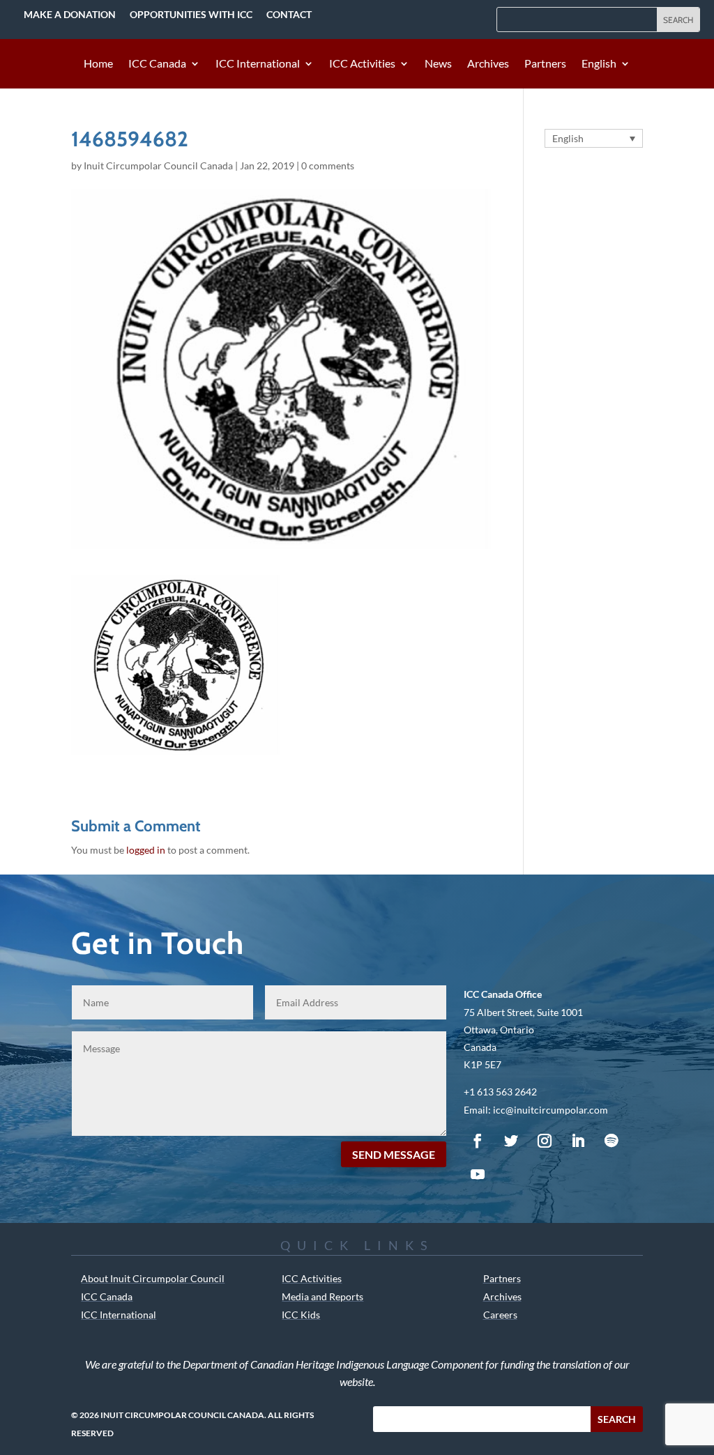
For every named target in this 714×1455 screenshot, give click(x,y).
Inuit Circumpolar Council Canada (158, 165)
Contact (289, 14)
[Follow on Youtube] (478, 1174)
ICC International (257, 64)
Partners (545, 64)
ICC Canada (157, 64)
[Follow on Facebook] (478, 1141)
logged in (145, 850)
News (438, 64)
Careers (500, 1315)
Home (98, 64)
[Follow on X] (511, 1141)
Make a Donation (70, 14)
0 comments (327, 165)
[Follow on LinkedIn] (578, 1141)
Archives (488, 64)
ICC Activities (362, 64)
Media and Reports (322, 1296)
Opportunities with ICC (191, 14)
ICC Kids (301, 1315)
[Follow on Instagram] (545, 1141)
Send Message (393, 1154)
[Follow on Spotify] (611, 1141)
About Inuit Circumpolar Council (153, 1278)
